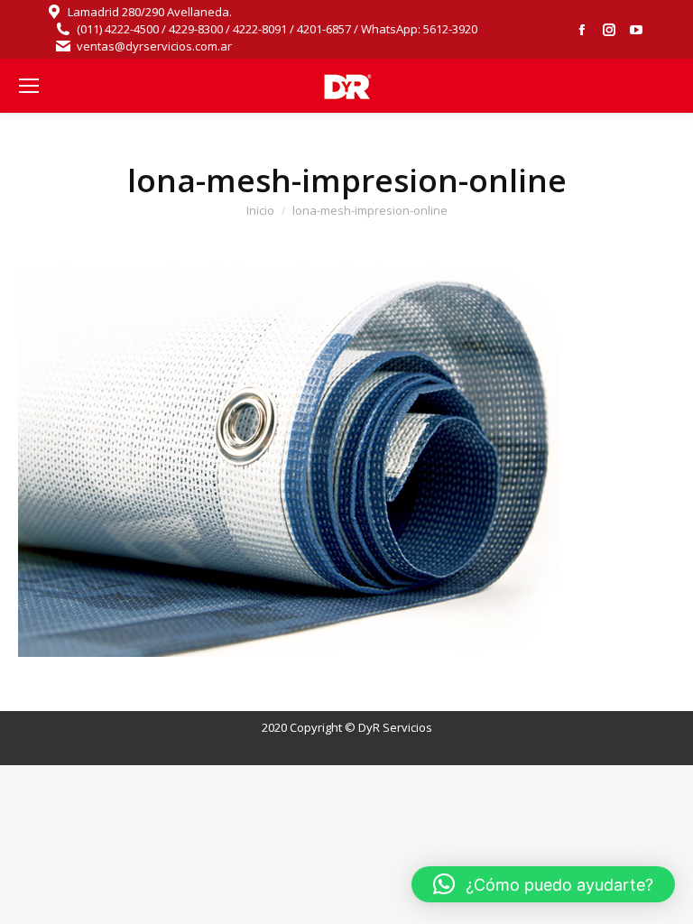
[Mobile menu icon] (29, 86)
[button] (543, 884)
